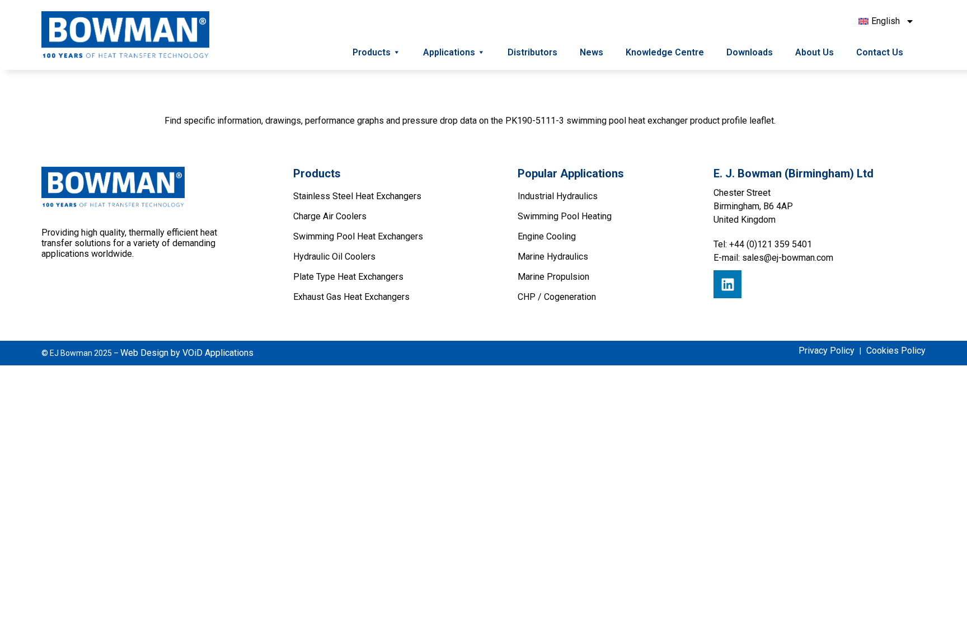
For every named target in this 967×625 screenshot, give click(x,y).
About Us (814, 52)
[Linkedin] (727, 284)
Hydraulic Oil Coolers (334, 256)
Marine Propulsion (553, 276)
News (591, 52)
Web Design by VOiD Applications (187, 352)
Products (372, 52)
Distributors (532, 52)
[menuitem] (886, 21)
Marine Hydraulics (553, 256)
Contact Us (879, 52)
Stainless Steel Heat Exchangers (357, 196)
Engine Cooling (547, 236)
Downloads (749, 52)
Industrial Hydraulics (558, 196)
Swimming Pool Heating (565, 216)
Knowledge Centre (665, 52)
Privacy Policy (827, 350)
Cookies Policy (896, 350)
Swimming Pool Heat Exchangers (358, 236)
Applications (449, 52)
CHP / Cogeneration (557, 297)
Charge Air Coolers (330, 216)
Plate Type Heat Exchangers (348, 276)
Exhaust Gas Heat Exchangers (351, 297)
